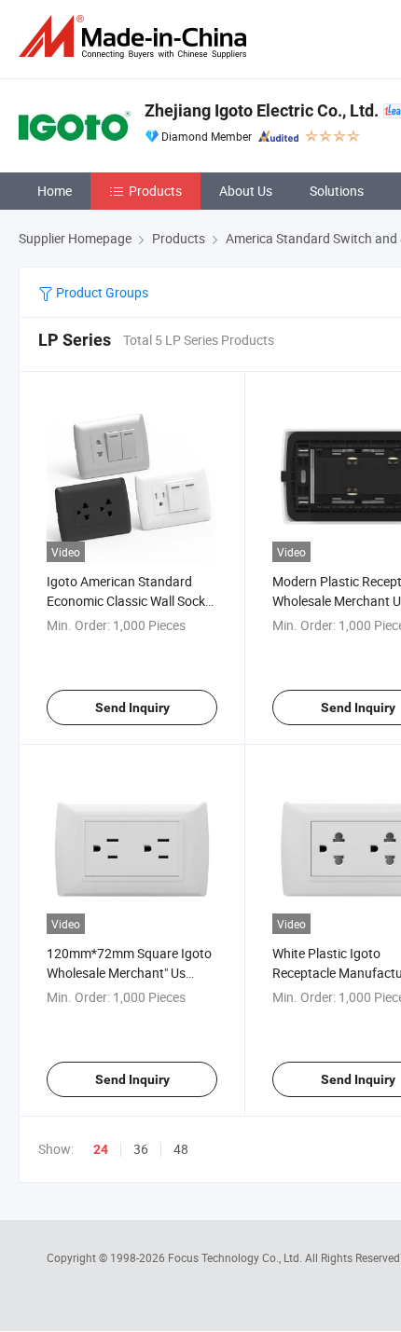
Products (155, 190)
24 (100, 1149)
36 (140, 1149)
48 (180, 1149)
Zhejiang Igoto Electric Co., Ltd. (262, 110)
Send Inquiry (132, 707)
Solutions (337, 190)
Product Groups (100, 292)
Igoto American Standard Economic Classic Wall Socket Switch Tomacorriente (131, 600)
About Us (245, 190)
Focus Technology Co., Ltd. (236, 1257)
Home (54, 190)
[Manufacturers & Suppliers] (136, 37)
